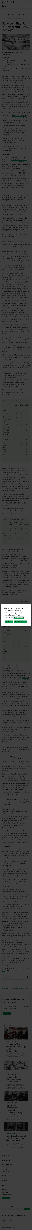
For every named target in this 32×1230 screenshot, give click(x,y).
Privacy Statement (19, 617)
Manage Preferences (20, 621)
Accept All (9, 621)
